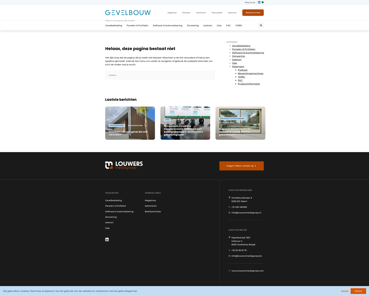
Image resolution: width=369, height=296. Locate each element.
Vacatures (232, 13)
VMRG (238, 25)
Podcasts (186, 13)
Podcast (242, 70)
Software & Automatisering (167, 25)
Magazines (172, 13)
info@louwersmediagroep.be (246, 256)
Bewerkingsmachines (250, 73)
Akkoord (358, 291)
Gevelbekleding (113, 25)
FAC (228, 25)
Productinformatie (249, 83)
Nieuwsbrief (217, 13)
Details (345, 291)
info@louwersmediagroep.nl (246, 212)
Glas (219, 25)
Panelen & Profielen (137, 25)
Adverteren (201, 13)
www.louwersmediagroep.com (247, 270)
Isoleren (207, 25)
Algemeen (238, 66)
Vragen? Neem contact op (240, 166)
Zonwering (193, 25)
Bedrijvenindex (253, 12)
